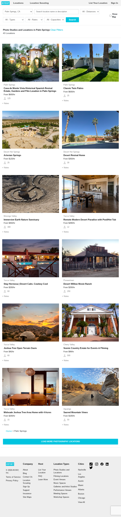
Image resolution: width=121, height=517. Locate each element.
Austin (81, 481)
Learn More (43, 480)
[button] (6, 63)
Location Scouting (39, 3)
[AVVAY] (5, 3)
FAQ (40, 476)
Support (26, 490)
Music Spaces (60, 483)
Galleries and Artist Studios (65, 487)
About (25, 470)
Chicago (81, 498)
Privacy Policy (12, 481)
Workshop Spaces (61, 497)
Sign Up (26, 487)
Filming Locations (61, 476)
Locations (18, 3)
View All (81, 502)
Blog (25, 473)
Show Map (114, 15)
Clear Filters (56, 30)
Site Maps (27, 497)
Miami (80, 485)
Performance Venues (62, 490)
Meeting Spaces (60, 494)
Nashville (82, 470)
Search (72, 19)
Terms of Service (13, 477)
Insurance (27, 494)
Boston (81, 494)
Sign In (114, 3)
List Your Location (98, 3)
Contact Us (27, 477)
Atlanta (81, 490)
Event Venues (60, 480)
